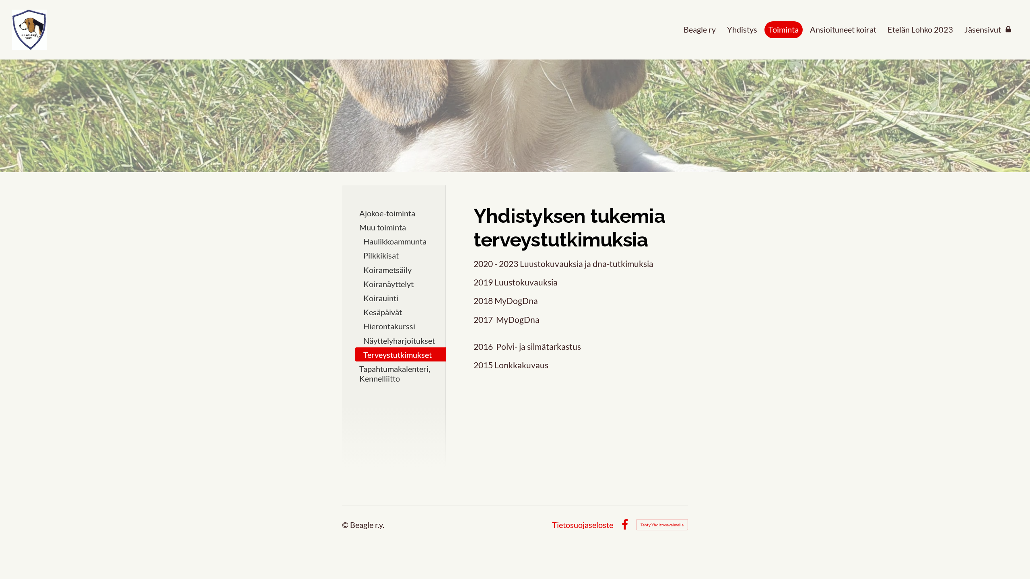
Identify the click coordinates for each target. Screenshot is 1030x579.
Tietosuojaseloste (582, 525)
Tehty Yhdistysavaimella (662, 524)
